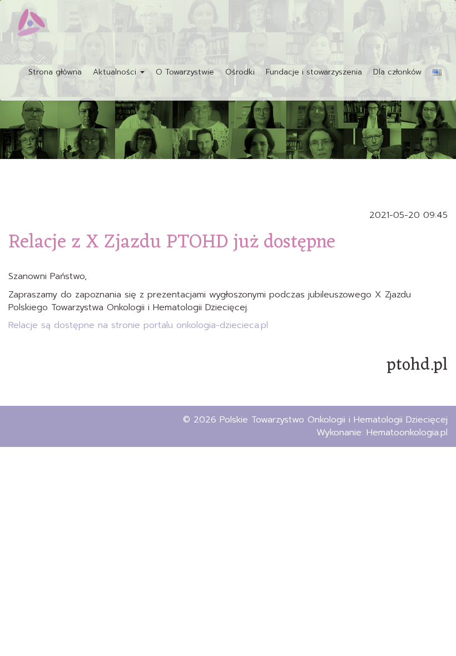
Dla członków (397, 72)
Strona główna (55, 72)
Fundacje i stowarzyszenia (314, 72)
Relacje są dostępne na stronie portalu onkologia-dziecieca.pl (138, 325)
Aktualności (116, 72)
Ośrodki (240, 72)
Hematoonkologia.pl (407, 432)
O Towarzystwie (185, 72)
